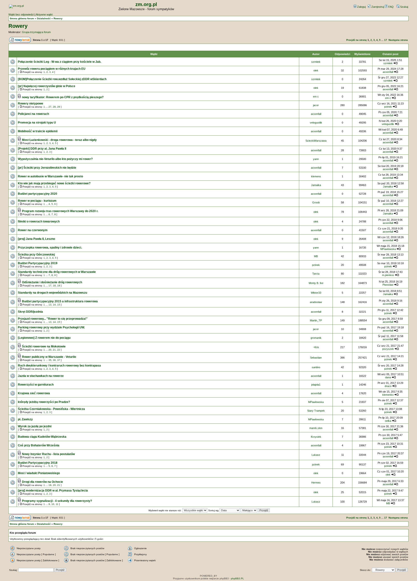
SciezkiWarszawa (316, 140)
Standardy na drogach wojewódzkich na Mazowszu (52, 292)
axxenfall (388, 71)
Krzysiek (316, 436)
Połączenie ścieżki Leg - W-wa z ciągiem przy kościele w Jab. (59, 61)
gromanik (316, 337)
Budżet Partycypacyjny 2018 (37, 462)
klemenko (388, 394)
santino (316, 367)
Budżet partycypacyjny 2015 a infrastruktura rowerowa (60, 301)
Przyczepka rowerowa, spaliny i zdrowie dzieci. (50, 247)
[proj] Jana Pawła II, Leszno (36, 239)
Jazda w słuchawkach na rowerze (41, 376)
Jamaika (316, 185)
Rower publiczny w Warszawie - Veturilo (49, 357)
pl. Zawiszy (25, 419)
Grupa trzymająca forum (36, 32)
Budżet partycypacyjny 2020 (37, 193)
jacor (316, 105)
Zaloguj (361, 6)
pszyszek (388, 348)
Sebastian (316, 357)
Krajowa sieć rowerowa (34, 393)
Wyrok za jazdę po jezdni (34, 426)
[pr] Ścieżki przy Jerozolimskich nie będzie (47, 167)
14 (54, 304)
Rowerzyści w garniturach (36, 384)
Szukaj (403, 6)
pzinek (388, 106)
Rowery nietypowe (30, 103)
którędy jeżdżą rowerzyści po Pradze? (44, 402)
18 (54, 285)
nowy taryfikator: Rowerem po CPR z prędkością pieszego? (63, 97)
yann (316, 159)
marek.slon (315, 428)
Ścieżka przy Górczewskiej (36, 254)
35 (50, 360)
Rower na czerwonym (33, 230)
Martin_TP (316, 320)
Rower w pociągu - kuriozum (37, 200)
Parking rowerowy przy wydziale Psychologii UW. (51, 327)
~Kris (316, 347)
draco (388, 386)
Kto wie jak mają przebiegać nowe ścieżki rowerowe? (54, 183)
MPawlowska (388, 249)
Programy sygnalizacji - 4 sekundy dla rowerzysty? (57, 501)
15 (58, 304)
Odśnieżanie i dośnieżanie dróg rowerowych (52, 282)
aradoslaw (316, 302)
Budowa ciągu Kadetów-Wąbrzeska (42, 436)
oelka (388, 420)
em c (316, 96)
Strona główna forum (22, 18)
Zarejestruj (377, 6)
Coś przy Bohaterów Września (38, 445)
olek (315, 70)
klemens (316, 176)
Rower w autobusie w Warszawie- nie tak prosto (50, 176)
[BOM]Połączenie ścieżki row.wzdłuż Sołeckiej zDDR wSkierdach (62, 79)
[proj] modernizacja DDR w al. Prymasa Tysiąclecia (53, 490)
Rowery (58, 18)
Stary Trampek (316, 410)
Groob (316, 202)
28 (54, 106)
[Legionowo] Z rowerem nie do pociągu (44, 337)
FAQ (391, 6)
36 (54, 360)
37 (58, 360)
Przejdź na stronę (356, 40)
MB (316, 256)
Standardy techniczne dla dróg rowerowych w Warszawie (57, 272)
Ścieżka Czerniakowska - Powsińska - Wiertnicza (51, 409)
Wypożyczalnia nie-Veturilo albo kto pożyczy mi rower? (55, 159)
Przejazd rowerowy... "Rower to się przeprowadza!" (53, 318)
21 (54, 349)
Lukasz (316, 454)
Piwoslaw (387, 284)
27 (50, 106)
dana (388, 377)
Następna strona (398, 40)
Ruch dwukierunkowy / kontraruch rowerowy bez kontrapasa (59, 365)
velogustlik (316, 122)
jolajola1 (315, 384)
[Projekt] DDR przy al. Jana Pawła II (42, 148)
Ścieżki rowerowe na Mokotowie (44, 346)
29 (58, 106)
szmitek (315, 61)
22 (58, 349)
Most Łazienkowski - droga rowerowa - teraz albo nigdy (59, 140)
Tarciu (316, 273)
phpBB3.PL (237, 578)
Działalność (44, 18)
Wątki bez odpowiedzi (21, 14)
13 (50, 304)
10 (52, 504)
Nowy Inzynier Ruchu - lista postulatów (48, 454)
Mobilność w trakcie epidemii (37, 131)
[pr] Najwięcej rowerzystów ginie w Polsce (46, 86)
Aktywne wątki (44, 14)
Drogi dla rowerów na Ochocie (42, 482)
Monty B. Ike (316, 283)
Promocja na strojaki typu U (37, 122)
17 (385, 40)
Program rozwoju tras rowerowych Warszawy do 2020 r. (60, 211)
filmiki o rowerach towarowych (39, 221)
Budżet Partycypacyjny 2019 (37, 263)
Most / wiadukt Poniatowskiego (39, 473)
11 (57, 504)
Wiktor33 (316, 292)
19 (58, 285)
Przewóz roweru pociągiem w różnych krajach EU (51, 68)
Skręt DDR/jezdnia (30, 311)
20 (50, 349)
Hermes (316, 482)
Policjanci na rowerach (33, 114)
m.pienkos (388, 275)
